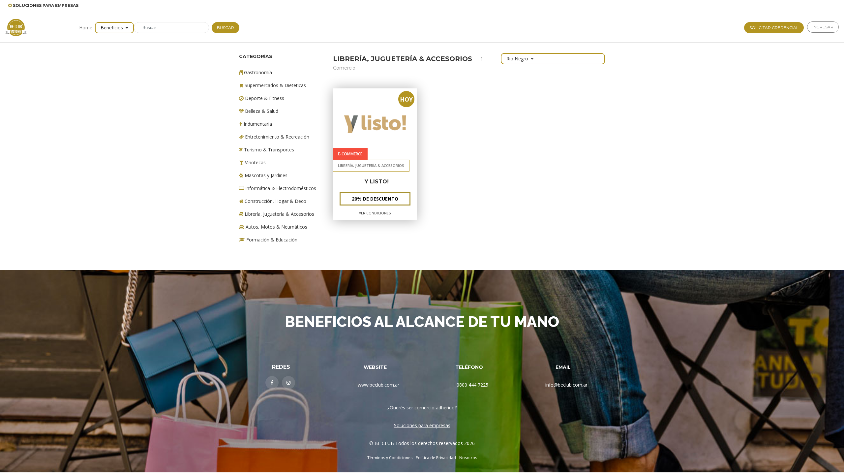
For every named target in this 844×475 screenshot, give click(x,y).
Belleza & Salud (261, 111)
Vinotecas (255, 162)
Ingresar (822, 26)
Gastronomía (257, 72)
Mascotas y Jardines (265, 175)
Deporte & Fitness (264, 98)
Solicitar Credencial (774, 27)
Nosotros (468, 457)
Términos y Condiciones (389, 457)
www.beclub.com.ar (378, 385)
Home (85, 27)
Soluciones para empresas (422, 425)
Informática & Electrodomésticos (280, 188)
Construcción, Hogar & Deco (274, 201)
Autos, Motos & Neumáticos (275, 227)
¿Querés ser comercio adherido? (422, 407)
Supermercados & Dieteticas (274, 85)
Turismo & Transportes (268, 149)
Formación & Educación (271, 240)
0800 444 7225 (472, 385)
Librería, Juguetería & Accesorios (278, 214)
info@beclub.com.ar (566, 385)
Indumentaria (257, 124)
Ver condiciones (375, 213)
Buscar (225, 27)
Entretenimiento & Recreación (276, 137)
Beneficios (112, 27)
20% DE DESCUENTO (375, 199)
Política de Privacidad (436, 457)
